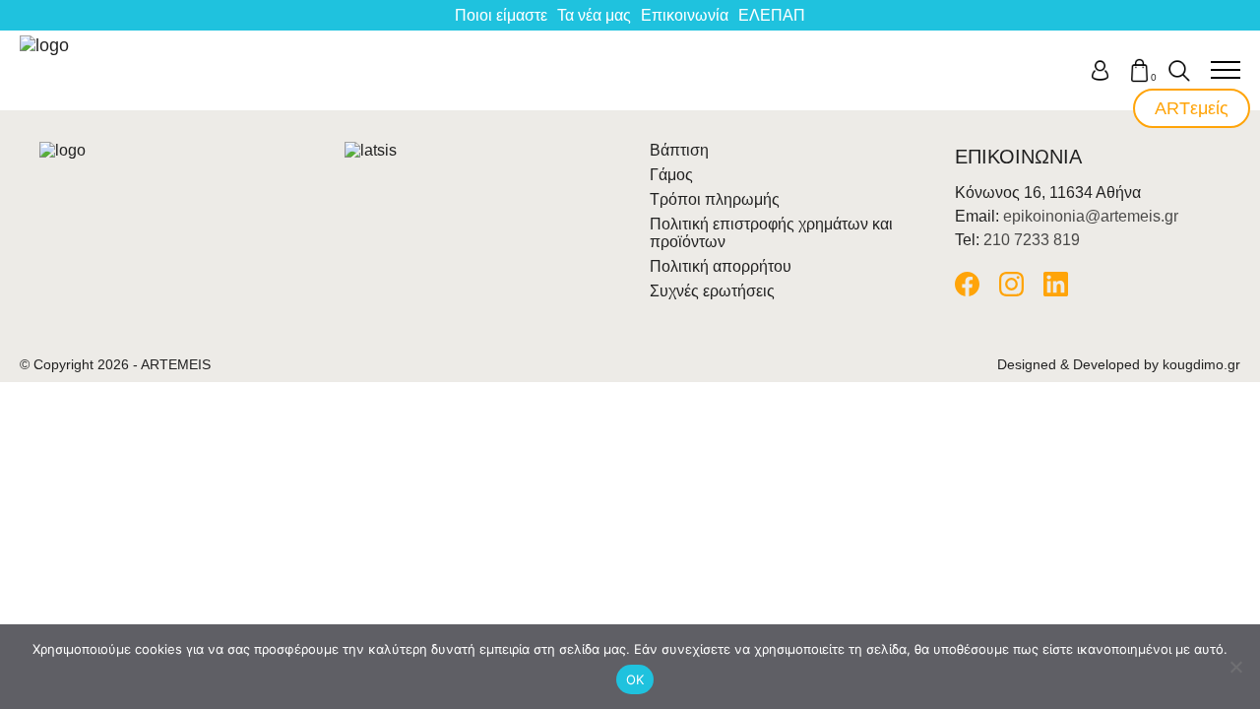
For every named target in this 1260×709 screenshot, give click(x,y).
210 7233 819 (1031, 239)
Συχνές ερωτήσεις (712, 291)
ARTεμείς (1191, 108)
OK (635, 679)
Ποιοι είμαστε (501, 15)
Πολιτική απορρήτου (720, 266)
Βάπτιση (679, 150)
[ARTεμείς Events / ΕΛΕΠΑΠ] (46, 69)
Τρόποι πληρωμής (715, 199)
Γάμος (671, 174)
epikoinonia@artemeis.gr (1090, 216)
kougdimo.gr (1201, 364)
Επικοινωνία (684, 15)
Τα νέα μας (594, 15)
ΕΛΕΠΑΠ (771, 15)
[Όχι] (1235, 667)
